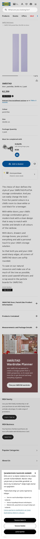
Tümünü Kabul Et (20, 520)
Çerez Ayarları (20, 532)
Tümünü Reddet (20, 526)
